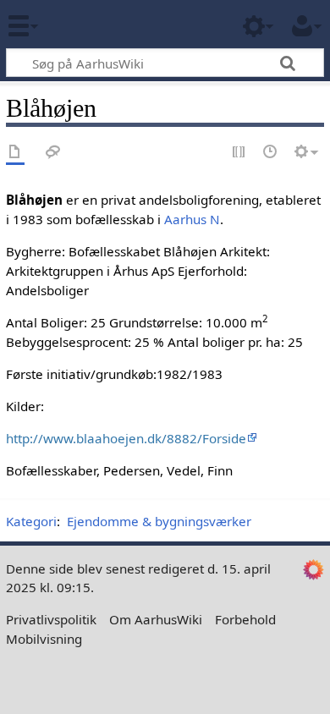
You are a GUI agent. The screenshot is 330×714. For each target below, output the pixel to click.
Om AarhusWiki (155, 619)
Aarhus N (192, 219)
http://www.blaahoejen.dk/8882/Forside (126, 438)
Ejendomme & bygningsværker (159, 521)
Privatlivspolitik (51, 619)
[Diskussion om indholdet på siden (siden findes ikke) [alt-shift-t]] (53, 152)
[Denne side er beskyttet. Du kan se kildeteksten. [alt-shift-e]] (239, 152)
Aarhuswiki (114, 24)
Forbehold (245, 619)
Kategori (31, 521)
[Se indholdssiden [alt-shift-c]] (15, 152)
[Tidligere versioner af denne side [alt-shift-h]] (270, 152)
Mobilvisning (44, 638)
